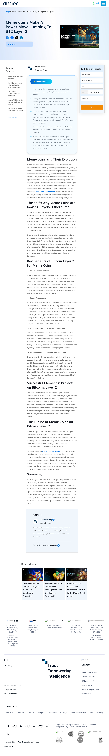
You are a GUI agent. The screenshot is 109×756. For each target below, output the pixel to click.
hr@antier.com (10, 689)
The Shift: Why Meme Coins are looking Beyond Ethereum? (15, 85)
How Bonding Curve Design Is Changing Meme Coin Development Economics (31, 589)
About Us (9, 713)
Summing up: (12, 117)
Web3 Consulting (96, 713)
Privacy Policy (9, 746)
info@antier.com (11, 694)
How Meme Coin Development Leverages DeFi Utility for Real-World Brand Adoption (76, 589)
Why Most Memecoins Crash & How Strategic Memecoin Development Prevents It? (54, 589)
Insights (41, 713)
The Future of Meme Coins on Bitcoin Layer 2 (15, 110)
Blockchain (52, 713)
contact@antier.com (12, 685)
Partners (20, 713)
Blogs (8, 12)
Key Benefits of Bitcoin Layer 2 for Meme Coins (14, 93)
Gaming (63, 713)
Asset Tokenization (78, 713)
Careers (31, 713)
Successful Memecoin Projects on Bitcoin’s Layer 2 (15, 102)
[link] (58, 545)
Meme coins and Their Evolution (15, 78)
